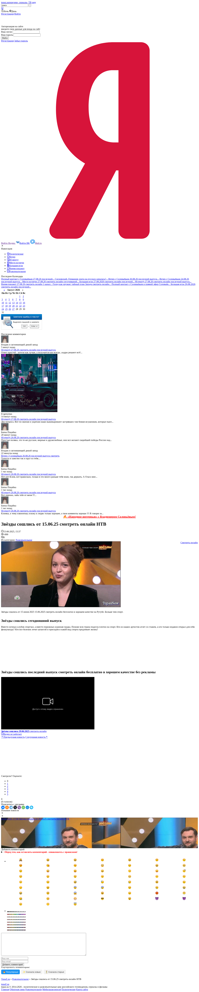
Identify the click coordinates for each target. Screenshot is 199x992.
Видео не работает (12, 734)
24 (3, 309)
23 (24, 306)
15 (20, 302)
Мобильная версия (51, 989)
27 (13, 309)
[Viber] (19, 807)
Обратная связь (17, 989)
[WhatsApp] (23, 807)
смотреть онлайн (24, 731)
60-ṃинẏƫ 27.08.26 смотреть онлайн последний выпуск (28, 350)
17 (3, 306)
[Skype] (31, 807)
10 (3, 302)
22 (20, 306)
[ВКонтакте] (3, 807)
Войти (17, 14)
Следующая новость (35, 737)
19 (10, 306)
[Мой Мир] (27, 807)
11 (6, 302)
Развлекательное (24, 540)
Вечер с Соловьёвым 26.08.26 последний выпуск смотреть (30, 456)
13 (13, 302)
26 (10, 309)
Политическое (68, 989)
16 (24, 302)
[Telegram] (11, 807)
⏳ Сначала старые (54, 972)
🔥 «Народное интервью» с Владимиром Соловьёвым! (99, 516)
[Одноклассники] (7, 807)
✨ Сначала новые (32, 972)
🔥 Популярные (10, 972)
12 (10, 302)
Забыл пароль (21, 41)
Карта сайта (82, 989)
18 (6, 306)
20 (13, 306)
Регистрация (7, 14)
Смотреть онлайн (189, 542)
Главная (5, 989)
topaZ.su (5, 984)
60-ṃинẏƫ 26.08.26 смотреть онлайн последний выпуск (28, 437)
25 (6, 309)
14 (17, 302)
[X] (15, 807)
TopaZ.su (5, 979)
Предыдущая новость (14, 737)
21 (17, 306)
